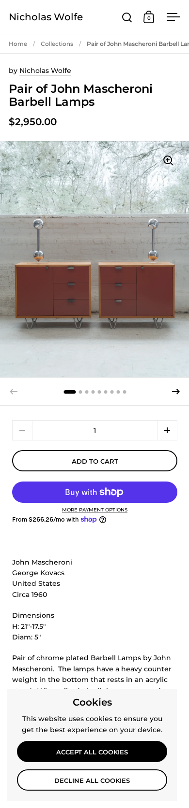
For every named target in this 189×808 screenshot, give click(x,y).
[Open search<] (127, 17)
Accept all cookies (92, 752)
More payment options (94, 510)
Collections (57, 43)
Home (18, 43)
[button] (176, 391)
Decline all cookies (92, 780)
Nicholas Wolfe (46, 17)
